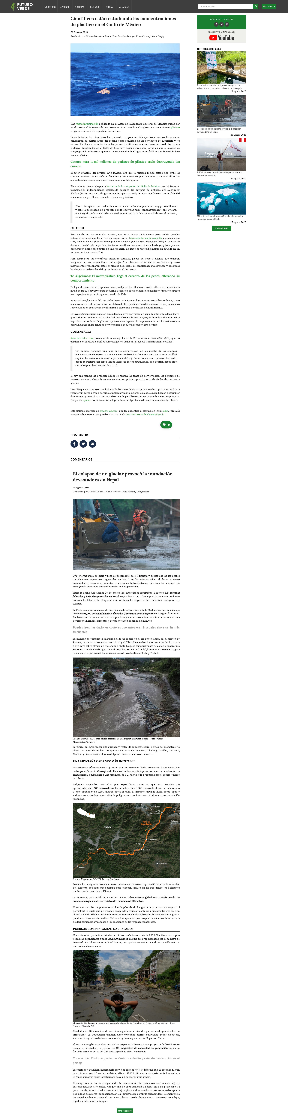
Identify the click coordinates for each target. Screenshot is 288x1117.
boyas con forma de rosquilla (145, 238)
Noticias (79, 7)
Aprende (64, 7)
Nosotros (50, 7)
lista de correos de (145, 414)
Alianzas (124, 7)
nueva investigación (87, 124)
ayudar (86, 400)
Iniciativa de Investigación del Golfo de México (132, 186)
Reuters (132, 596)
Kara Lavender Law (81, 338)
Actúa (109, 7)
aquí (165, 411)
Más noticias (125, 1111)
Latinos (94, 7)
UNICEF (139, 1069)
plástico (175, 127)
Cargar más (221, 228)
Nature (114, 918)
